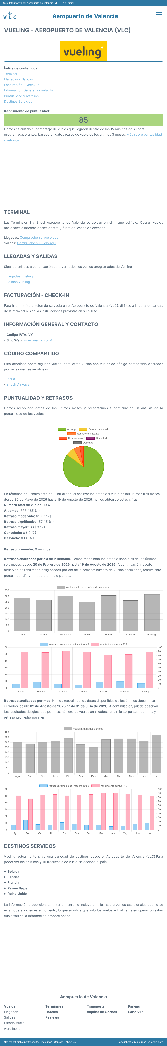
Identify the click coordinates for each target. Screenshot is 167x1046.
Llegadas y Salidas (18, 79)
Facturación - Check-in (21, 85)
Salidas (9, 1017)
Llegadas (11, 1012)
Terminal (10, 74)
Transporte (96, 1006)
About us (71, 1041)
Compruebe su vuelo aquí (39, 237)
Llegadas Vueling (20, 276)
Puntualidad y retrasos (21, 96)
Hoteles (51, 1012)
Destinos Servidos (18, 101)
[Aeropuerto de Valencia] (9, 15)
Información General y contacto (28, 90)
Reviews (52, 1017)
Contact (58, 1041)
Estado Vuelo (14, 1023)
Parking (134, 1006)
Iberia (11, 379)
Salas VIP (135, 1012)
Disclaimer (46, 1041)
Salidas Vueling (18, 282)
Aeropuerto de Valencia (85, 16)
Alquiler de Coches (102, 1012)
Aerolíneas (12, 1028)
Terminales (54, 1006)
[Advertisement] (83, 175)
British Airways (18, 384)
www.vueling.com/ (38, 340)
